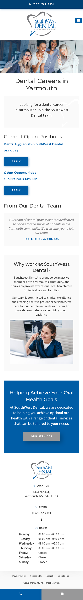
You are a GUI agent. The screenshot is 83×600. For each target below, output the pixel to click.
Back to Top (63, 575)
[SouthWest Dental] (41, 478)
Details (10, 150)
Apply (16, 161)
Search (50, 575)
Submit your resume (20, 179)
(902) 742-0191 (41, 513)
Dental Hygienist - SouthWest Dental (33, 144)
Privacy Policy (19, 575)
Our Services (41, 436)
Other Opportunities (20, 173)
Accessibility (36, 575)
